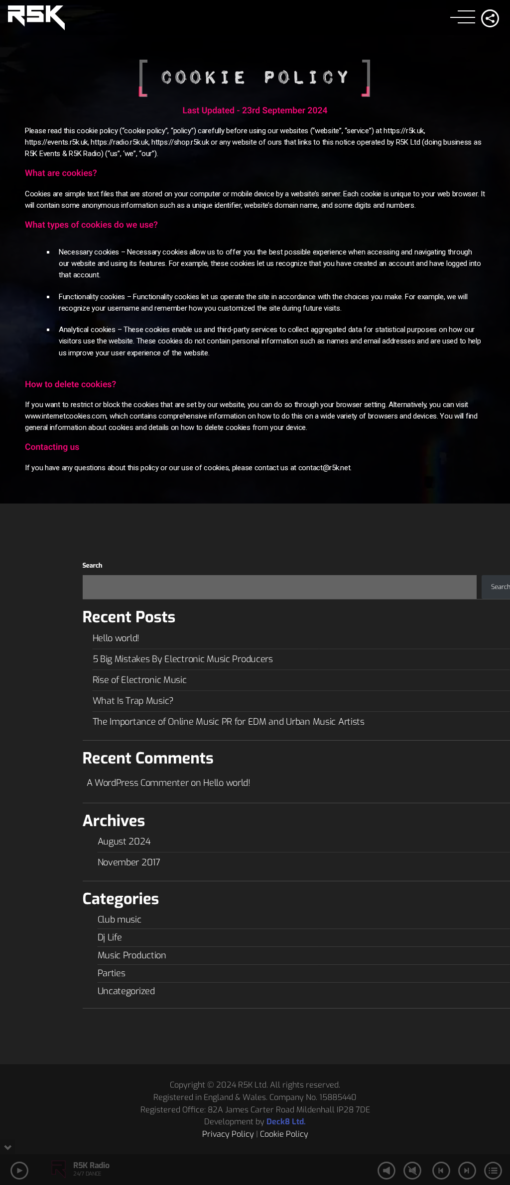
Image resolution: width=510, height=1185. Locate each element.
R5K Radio (91, 1165)
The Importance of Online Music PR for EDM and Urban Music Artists (229, 722)
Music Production (132, 955)
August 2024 (124, 841)
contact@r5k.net (324, 467)
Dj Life (110, 937)
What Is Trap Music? (133, 701)
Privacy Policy (228, 1134)
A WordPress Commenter (138, 783)
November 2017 (129, 862)
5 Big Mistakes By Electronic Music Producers (183, 659)
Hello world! (116, 638)
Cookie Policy (284, 1134)
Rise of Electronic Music (140, 680)
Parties (112, 973)
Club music (119, 920)
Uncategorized (126, 991)
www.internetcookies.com (65, 416)
